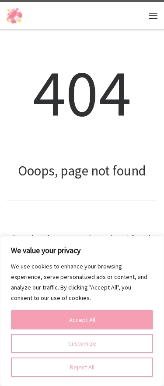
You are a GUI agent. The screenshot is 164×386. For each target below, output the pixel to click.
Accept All (82, 320)
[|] (14, 14)
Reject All (82, 367)
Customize (82, 343)
